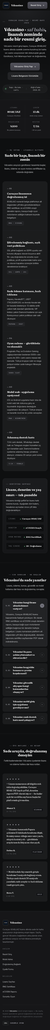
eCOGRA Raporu (10, 992)
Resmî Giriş (37, 5)
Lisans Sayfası (9, 982)
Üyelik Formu (8, 969)
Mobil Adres (8, 959)
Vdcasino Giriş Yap (25, 66)
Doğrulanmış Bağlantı (12, 964)
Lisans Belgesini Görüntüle (25, 76)
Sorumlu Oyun (9, 997)
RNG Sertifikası (9, 987)
